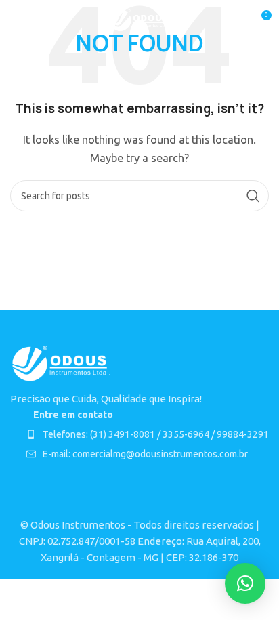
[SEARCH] (253, 195)
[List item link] (147, 434)
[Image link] (61, 363)
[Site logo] (140, 19)
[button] (245, 583)
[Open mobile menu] (16, 20)
